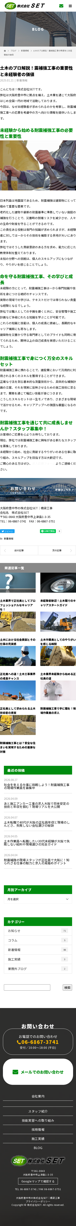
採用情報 (38, 1129)
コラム (36, 940)
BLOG (38, 1147)
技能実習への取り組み (38, 1120)
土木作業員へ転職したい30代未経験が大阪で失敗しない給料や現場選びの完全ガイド (37, 842)
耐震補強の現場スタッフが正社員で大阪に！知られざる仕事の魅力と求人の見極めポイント (36, 861)
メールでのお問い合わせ (42, 1072)
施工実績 (36, 959)
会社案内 (38, 1096)
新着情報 (22, 80)
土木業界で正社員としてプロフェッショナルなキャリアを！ (17, 605)
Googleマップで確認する (38, 1181)
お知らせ (37, 930)
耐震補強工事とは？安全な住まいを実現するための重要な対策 (17, 747)
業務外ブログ (36, 968)
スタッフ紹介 (38, 1111)
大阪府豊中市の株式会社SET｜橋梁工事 (38, 1197)
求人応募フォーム (44, 463)
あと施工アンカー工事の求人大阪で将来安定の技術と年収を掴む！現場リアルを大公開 (36, 805)
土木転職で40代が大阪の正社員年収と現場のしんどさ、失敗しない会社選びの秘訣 (37, 824)
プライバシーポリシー (38, 1201)
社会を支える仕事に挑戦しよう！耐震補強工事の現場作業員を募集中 (36, 786)
